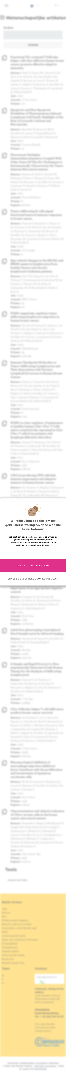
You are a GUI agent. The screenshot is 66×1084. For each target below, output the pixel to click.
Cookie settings (17, 880)
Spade (26, 1069)
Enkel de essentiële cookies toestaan (33, 579)
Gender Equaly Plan (13, 963)
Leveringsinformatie (13, 935)
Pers (4, 916)
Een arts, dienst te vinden (16, 924)
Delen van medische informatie (20, 939)
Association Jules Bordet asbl (19, 928)
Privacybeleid (9, 943)
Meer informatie (33, 552)
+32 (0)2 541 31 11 (46, 977)
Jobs (4, 908)
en (3, 975)
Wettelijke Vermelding (45, 1066)
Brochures (8, 959)
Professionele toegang (15, 920)
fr (3, 979)
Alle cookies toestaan (33, 565)
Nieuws (6, 912)
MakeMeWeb (40, 1069)
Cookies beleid (10, 951)
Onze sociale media (13, 955)
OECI (5, 932)
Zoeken (8, 27)
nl (56, 5)
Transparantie (10, 947)
